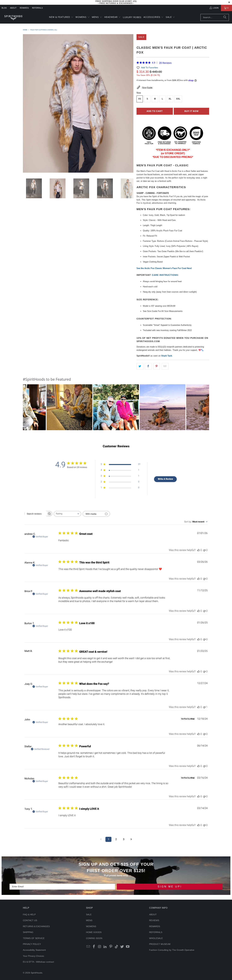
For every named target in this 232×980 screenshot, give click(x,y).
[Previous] (25, 104)
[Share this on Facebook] (148, 366)
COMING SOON (94, 938)
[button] (61, 17)
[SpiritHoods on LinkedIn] (105, 947)
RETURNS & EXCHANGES (36, 926)
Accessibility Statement (34, 950)
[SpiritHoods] (13, 17)
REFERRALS (37, 8)
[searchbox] (35, 513)
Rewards (24, 8)
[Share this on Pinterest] (156, 366)
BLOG (4, 8)
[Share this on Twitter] (140, 366)
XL (170, 99)
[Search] (225, 17)
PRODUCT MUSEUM (159, 944)
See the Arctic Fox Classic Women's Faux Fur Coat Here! (164, 268)
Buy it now (191, 111)
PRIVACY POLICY (32, 944)
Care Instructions (165, 275)
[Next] (131, 104)
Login (216, 8)
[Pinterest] (111, 947)
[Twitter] (122, 947)
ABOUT (13, 8)
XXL (178, 99)
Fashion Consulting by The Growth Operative (171, 950)
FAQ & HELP (29, 914)
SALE (89, 914)
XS (139, 99)
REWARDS (154, 926)
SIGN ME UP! (170, 886)
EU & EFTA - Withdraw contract (38, 962)
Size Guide (147, 88)
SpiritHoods (36, 972)
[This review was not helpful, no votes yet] (204, 550)
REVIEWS (154, 920)
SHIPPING (28, 932)
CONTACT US (30, 920)
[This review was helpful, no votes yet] (198, 550)
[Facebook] (94, 947)
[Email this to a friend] (165, 366)
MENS (89, 920)
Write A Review (165, 479)
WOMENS (91, 926)
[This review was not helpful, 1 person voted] (204, 706)
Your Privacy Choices (33, 956)
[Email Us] (88, 947)
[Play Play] (78, 104)
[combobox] (67, 514)
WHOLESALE (156, 938)
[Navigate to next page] (131, 839)
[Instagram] (99, 947)
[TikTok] (116, 947)
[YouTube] (127, 947)
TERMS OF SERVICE (34, 938)
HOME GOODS (93, 932)
